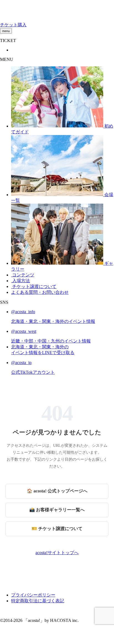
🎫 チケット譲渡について (57, 528)
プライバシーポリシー (33, 595)
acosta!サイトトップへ (57, 552)
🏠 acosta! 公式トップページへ (57, 491)
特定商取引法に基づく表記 (37, 600)
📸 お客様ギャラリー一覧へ (57, 509)
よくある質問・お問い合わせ (40, 292)
